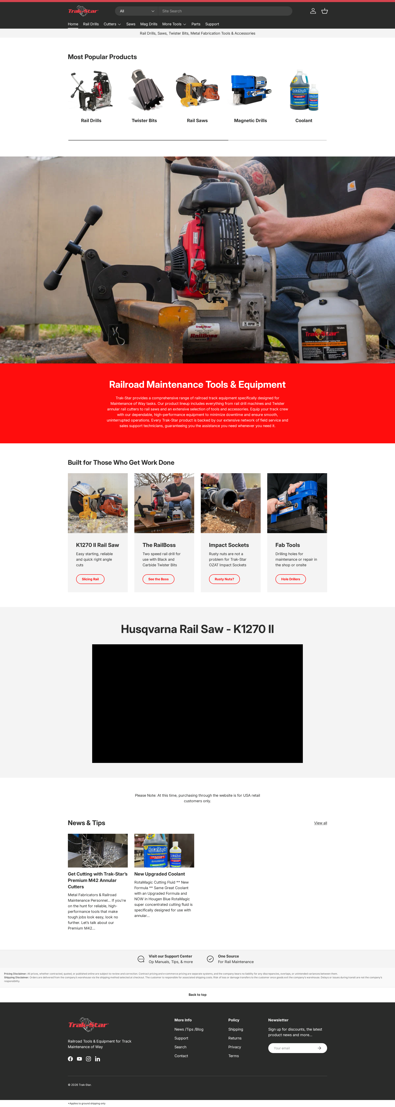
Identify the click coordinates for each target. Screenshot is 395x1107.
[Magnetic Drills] (250, 91)
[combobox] (203, 11)
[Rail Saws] (197, 91)
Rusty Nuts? (224, 579)
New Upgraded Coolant (159, 874)
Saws (130, 24)
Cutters (110, 24)
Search (180, 1047)
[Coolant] (304, 91)
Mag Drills (148, 24)
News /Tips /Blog (188, 1029)
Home (73, 24)
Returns (235, 1038)
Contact (181, 1056)
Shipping (235, 1029)
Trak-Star (85, 1084)
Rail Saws (197, 120)
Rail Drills (91, 24)
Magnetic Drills (250, 120)
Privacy (234, 1047)
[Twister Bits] (144, 91)
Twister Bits (144, 120)
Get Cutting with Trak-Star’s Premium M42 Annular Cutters (98, 880)
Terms (233, 1056)
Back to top (198, 995)
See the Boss (158, 579)
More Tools (171, 24)
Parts (196, 24)
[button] (324, 10)
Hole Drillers (290, 579)
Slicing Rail (90, 579)
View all (320, 823)
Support (212, 24)
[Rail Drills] (91, 91)
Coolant (303, 120)
